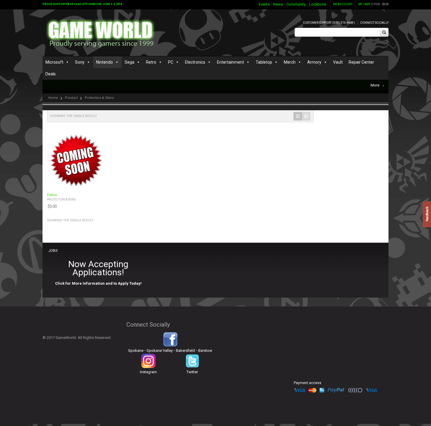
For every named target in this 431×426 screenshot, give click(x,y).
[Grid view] (297, 116)
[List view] (306, 116)
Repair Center (361, 62)
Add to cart (97, 183)
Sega (129, 62)
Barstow (205, 350)
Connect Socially (374, 22)
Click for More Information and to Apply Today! (98, 283)
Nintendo (104, 62)
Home (53, 98)
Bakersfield (185, 350)
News (278, 4)
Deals (50, 74)
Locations (317, 4)
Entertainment (230, 62)
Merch (290, 62)
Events (264, 4)
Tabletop (264, 62)
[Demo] (76, 160)
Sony (79, 62)
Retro (151, 62)
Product (71, 98)
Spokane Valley (160, 350)
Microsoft (54, 62)
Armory (314, 62)
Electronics (195, 62)
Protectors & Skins (61, 199)
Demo (52, 195)
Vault (338, 62)
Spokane (135, 350)
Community (296, 4)
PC (170, 62)
